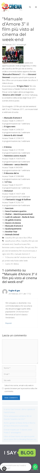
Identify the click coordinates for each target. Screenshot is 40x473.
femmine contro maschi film (13, 247)
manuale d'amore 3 (22, 254)
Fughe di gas (14, 290)
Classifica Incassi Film (22, 244)
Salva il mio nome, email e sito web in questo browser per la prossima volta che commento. (20, 388)
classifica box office (12, 241)
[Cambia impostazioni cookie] (4, 469)
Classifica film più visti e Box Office (18, 237)
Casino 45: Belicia (12, 264)
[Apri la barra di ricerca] (30, 7)
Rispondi (8, 323)
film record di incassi (27, 250)
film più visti (29, 247)
